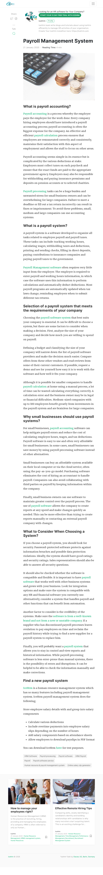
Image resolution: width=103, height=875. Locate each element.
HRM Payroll (80, 756)
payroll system (73, 646)
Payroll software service (43, 761)
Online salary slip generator (79, 765)
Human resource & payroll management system (44, 765)
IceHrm (42, 21)
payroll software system (56, 317)
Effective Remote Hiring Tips (73, 808)
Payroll (27, 761)
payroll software (41, 505)
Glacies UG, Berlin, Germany (84, 857)
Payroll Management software (42, 267)
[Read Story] (46, 837)
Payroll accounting (35, 113)
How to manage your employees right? (24, 810)
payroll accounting (62, 428)
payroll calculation (46, 135)
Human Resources (17, 840)
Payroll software (65, 756)
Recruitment (69, 838)
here (59, 747)
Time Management (72, 836)
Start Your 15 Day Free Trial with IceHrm (60, 15)
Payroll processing (34, 191)
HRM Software (30, 756)
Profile (50, 21)
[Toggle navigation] (93, 3)
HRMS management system (30, 838)
